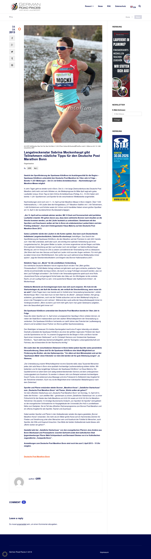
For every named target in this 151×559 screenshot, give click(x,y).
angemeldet (21, 524)
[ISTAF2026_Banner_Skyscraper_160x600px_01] (121, 200)
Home (128, 17)
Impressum (104, 552)
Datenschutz (120, 6)
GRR (29, 168)
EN (134, 7)
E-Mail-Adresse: (119, 110)
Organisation (29, 163)
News (100, 6)
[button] (5, 554)
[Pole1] (121, 96)
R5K (109, 6)
